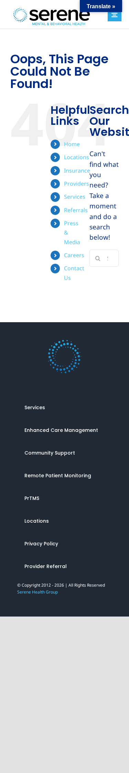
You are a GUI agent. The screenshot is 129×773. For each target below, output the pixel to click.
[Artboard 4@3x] (64, 342)
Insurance (77, 170)
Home (72, 144)
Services (74, 196)
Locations (76, 157)
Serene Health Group (37, 592)
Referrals (76, 210)
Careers (74, 255)
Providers (76, 183)
